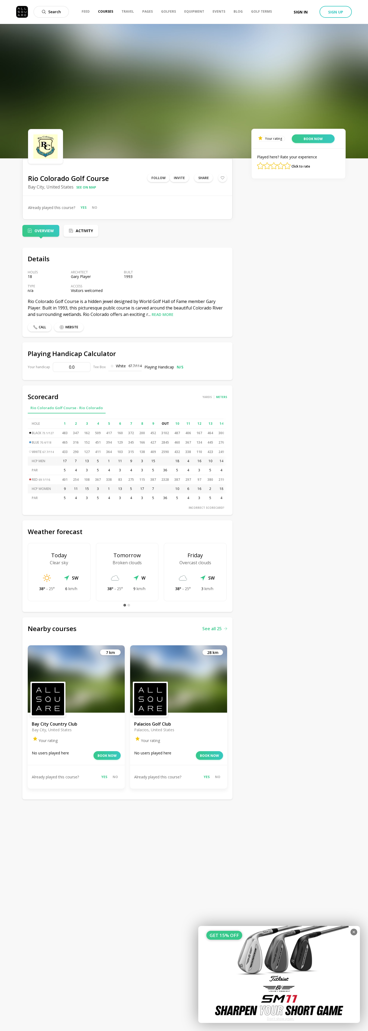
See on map (86, 187)
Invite (179, 178)
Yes (83, 207)
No (94, 207)
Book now (107, 755)
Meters (221, 397)
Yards (207, 397)
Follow (158, 178)
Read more (162, 314)
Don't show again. (280, 1018)
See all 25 (212, 629)
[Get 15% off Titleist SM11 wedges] (279, 974)
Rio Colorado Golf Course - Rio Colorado (66, 407)
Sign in (301, 12)
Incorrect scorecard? (206, 508)
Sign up (335, 12)
